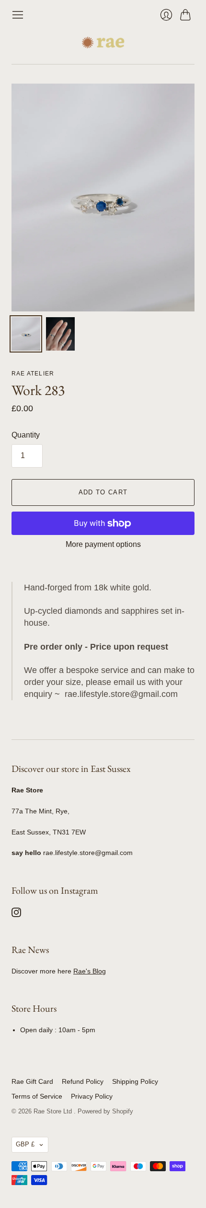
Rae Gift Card (32, 1081)
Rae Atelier (32, 373)
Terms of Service (36, 1096)
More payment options (103, 544)
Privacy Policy (92, 1096)
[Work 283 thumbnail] (25, 334)
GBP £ (25, 1144)
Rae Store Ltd (54, 1111)
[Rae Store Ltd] (103, 42)
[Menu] (18, 15)
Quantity (25, 435)
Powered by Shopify (105, 1111)
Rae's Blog (89, 971)
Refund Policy (82, 1081)
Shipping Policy (135, 1081)
